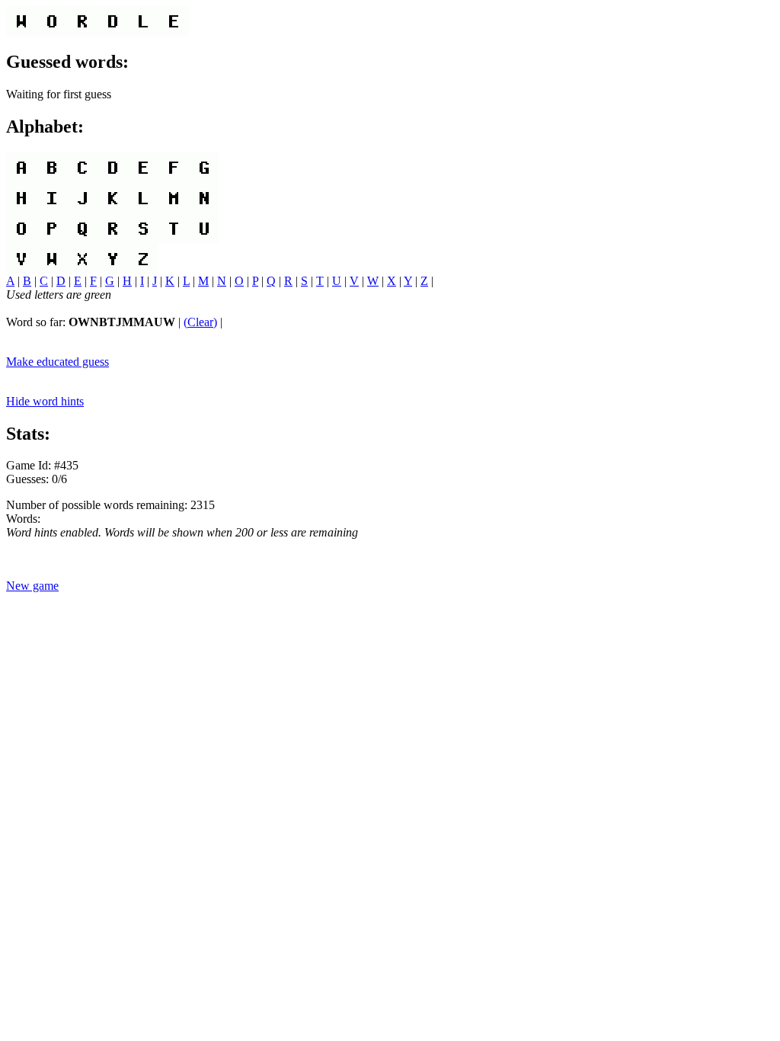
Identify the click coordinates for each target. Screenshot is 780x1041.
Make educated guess (57, 361)
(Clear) (200, 322)
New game (32, 585)
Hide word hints (45, 401)
